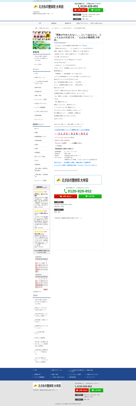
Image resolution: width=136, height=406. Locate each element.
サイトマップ (39, 119)
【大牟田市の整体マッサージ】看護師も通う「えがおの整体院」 (72, 130)
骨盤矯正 (37, 152)
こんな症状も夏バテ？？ (40, 333)
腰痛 (36, 132)
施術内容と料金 (71, 165)
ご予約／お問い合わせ (96, 23)
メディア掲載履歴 (40, 107)
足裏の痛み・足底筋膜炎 (41, 175)
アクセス (80, 165)
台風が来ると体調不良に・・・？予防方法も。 (41, 352)
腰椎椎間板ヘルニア (41, 136)
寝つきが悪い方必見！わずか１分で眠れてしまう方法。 (41, 58)
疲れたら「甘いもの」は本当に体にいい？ (41, 309)
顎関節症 (37, 164)
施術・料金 (38, 95)
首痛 (36, 148)
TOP (40, 23)
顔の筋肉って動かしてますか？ (41, 321)
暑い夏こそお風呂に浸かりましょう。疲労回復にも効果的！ (41, 344)
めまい (37, 160)
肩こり (37, 128)
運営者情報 (38, 115)
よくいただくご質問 (59, 165)
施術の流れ (79, 162)
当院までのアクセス (82, 23)
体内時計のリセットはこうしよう (41, 327)
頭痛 (36, 144)
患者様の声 (68, 23)
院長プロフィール (40, 77)
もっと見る (38, 64)
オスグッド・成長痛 (41, 180)
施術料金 (53, 23)
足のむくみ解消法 (40, 338)
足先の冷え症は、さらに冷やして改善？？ (41, 315)
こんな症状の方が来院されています (41, 82)
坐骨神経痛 (38, 140)
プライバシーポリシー (91, 165)
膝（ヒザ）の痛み (40, 156)
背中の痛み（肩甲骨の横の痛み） (41, 169)
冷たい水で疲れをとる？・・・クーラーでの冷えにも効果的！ (41, 360)
